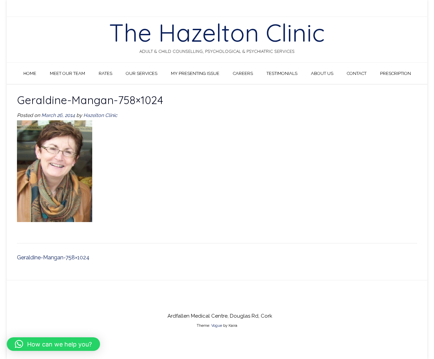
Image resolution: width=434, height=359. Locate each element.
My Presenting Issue (195, 73)
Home (29, 73)
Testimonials (282, 73)
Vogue (216, 325)
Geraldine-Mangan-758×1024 (53, 257)
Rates (105, 73)
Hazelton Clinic (100, 115)
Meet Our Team (67, 73)
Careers (243, 73)
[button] (53, 344)
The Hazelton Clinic (217, 32)
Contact (357, 73)
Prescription (395, 73)
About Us (322, 73)
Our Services (141, 73)
